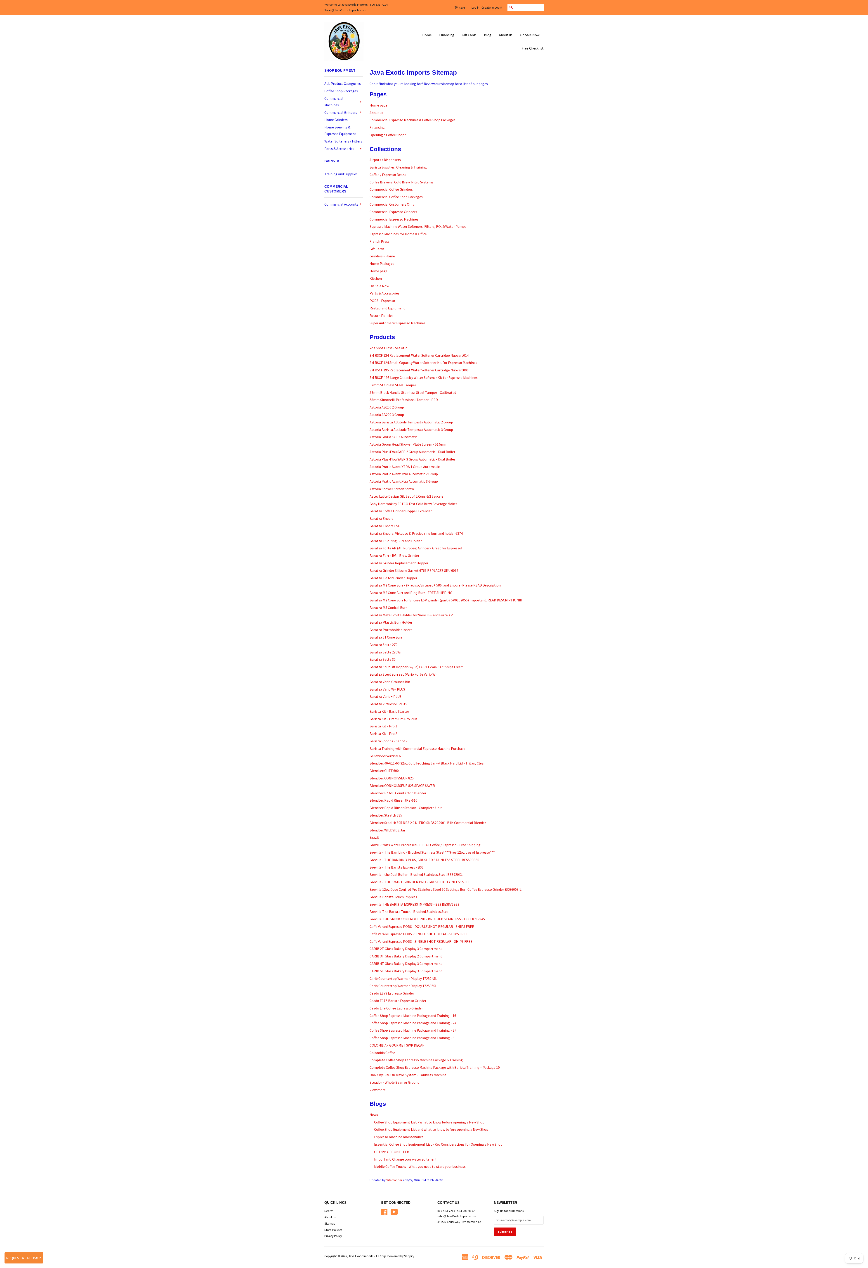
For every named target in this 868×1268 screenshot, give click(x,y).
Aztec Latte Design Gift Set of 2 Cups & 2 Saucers (406, 496)
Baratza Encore (382, 518)
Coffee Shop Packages (341, 91)
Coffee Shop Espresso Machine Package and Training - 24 (413, 1023)
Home (427, 35)
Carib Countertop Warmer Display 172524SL (403, 978)
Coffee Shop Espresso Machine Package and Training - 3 (412, 1037)
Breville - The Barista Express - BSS (397, 867)
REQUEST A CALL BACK (24, 1258)
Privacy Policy (333, 1236)
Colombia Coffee (382, 1052)
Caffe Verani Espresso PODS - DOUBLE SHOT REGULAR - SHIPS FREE (422, 926)
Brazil (374, 837)
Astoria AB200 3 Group (387, 414)
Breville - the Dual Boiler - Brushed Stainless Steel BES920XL (416, 874)
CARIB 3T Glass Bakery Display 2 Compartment (406, 956)
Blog (487, 35)
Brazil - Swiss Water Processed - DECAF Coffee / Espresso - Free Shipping (425, 845)
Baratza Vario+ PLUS (385, 696)
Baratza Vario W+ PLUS (387, 689)
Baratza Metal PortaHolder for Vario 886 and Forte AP (411, 615)
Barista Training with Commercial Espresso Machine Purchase (417, 748)
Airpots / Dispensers (385, 159)
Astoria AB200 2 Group (387, 407)
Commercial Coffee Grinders (391, 189)
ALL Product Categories (342, 83)
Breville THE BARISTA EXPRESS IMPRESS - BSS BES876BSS (414, 904)
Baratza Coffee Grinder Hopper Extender (401, 511)
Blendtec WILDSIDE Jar (387, 830)
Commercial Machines (333, 101)
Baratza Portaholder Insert (391, 629)
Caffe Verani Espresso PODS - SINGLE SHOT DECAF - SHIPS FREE (419, 934)
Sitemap (329, 1223)
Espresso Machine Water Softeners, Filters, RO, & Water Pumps (418, 226)
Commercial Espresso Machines (394, 219)
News (374, 1114)
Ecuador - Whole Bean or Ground (394, 1082)
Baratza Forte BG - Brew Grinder (394, 555)
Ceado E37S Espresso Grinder (392, 993)
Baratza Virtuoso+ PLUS (388, 704)
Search (328, 1211)
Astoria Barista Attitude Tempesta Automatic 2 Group (411, 422)
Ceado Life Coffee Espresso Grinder (396, 1008)
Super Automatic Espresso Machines (397, 323)
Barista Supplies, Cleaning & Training (398, 167)
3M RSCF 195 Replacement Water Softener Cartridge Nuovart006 (419, 370)
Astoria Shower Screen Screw (392, 489)
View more (378, 1090)
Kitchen (376, 278)
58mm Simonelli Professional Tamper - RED (404, 399)
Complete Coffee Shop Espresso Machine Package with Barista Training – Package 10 (435, 1067)
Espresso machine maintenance (398, 1137)
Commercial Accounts (341, 204)
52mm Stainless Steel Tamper (393, 385)
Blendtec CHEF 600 (384, 770)
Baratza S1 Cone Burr (386, 637)
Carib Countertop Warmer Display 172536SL (403, 985)
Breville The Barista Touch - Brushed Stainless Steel (410, 911)
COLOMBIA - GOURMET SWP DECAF (397, 1045)
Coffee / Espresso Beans (388, 174)
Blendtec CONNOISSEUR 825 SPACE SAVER (402, 785)
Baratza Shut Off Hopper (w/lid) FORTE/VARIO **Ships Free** (417, 667)
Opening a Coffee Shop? (388, 135)
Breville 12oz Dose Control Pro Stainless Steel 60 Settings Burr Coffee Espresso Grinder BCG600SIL (445, 889)
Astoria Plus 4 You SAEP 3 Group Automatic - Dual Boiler (412, 459)
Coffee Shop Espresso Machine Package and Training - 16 (413, 1015)
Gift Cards (469, 35)
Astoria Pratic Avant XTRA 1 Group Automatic (405, 466)
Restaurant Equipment (387, 308)
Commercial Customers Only (392, 204)
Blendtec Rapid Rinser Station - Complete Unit (406, 807)
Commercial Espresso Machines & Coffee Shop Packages (412, 120)
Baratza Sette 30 (383, 659)
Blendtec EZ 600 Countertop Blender (398, 793)
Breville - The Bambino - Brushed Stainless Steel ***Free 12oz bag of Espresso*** (432, 852)
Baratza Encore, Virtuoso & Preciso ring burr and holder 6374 (416, 533)
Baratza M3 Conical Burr (388, 607)
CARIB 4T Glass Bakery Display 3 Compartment (406, 963)
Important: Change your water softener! (405, 1159)
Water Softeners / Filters (343, 141)
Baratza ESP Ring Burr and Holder (396, 541)
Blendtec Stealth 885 (386, 815)
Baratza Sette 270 (383, 644)
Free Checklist (533, 48)
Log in (475, 7)
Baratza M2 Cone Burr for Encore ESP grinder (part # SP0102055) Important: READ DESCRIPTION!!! (446, 600)
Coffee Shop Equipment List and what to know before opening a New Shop (431, 1129)
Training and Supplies (341, 174)
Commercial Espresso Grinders (393, 211)
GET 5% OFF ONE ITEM (392, 1151)
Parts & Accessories (339, 148)
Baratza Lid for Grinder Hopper (393, 578)
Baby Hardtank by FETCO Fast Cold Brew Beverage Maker (413, 503)
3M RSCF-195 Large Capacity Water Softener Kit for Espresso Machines (424, 377)
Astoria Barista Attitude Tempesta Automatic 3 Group (411, 429)
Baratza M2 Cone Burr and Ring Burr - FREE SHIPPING (411, 592)
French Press (379, 241)
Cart (462, 8)
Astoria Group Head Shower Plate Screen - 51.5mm (408, 444)
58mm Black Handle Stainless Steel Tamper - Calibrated (413, 392)
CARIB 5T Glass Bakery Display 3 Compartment (406, 971)
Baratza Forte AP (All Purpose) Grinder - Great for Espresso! (416, 548)
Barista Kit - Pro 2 (383, 733)
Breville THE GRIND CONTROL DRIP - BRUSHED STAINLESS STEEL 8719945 (427, 919)
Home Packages (382, 263)
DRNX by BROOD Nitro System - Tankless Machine (408, 1075)
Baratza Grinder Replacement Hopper (399, 563)
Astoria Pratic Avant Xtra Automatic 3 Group (404, 481)
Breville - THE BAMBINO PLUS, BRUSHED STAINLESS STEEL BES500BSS (424, 859)
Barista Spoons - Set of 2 (389, 741)
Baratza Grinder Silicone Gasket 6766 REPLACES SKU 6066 (414, 570)
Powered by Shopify (400, 1256)
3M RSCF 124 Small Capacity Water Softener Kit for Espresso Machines (423, 362)
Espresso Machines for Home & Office (398, 234)
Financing (446, 35)
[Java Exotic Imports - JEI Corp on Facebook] (384, 1211)
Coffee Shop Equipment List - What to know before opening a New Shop (429, 1122)
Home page (378, 105)
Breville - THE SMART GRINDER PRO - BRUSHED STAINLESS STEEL (421, 882)
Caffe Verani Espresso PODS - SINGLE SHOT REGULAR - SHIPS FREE (421, 941)
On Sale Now (379, 286)
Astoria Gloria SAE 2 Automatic (393, 437)
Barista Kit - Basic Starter (389, 711)
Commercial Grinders (340, 112)
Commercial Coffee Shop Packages (396, 197)
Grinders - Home (382, 256)
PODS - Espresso (382, 300)
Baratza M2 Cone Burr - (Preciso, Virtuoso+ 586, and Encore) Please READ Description (435, 585)
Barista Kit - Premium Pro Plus (393, 719)
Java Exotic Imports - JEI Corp (367, 1256)
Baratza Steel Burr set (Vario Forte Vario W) (403, 674)
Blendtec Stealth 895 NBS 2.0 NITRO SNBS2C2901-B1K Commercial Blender (428, 822)
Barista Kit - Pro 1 (383, 726)
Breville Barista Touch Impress (393, 897)
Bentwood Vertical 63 (386, 756)
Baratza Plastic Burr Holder (391, 622)
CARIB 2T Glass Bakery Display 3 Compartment (406, 948)
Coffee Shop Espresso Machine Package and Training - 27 (413, 1030)
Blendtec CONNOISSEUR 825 (392, 778)
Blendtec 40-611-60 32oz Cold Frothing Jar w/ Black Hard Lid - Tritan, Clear (427, 763)
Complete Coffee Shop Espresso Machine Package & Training (416, 1060)
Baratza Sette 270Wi (385, 652)
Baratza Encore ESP (385, 526)
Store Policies (333, 1230)
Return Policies (381, 315)
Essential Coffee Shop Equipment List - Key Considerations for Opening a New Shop (438, 1144)
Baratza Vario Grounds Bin (390, 681)
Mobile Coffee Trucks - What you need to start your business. (420, 1166)
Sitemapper (394, 1180)
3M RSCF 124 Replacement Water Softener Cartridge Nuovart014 (419, 355)
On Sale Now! (530, 35)
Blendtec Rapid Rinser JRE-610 (393, 800)
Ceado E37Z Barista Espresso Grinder (398, 1000)
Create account (491, 7)
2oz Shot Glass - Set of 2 (388, 348)
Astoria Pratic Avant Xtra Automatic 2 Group (404, 474)
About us (505, 35)
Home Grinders (336, 119)
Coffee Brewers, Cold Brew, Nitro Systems (401, 182)
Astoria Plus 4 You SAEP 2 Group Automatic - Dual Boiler (412, 451)
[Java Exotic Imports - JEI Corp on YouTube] (394, 1211)
